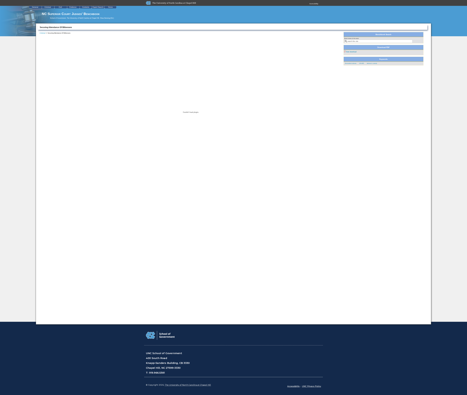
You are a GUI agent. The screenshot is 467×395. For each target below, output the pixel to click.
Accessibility (313, 4)
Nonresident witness (350, 63)
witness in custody (372, 63)
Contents (85, 7)
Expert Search (98, 7)
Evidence (72, 7)
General (35, 7)
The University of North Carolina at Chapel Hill (188, 385)
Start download (351, 52)
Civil (60, 7)
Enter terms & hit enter (351, 38)
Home (110, 7)
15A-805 (361, 63)
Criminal (48, 7)
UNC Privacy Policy (311, 386)
